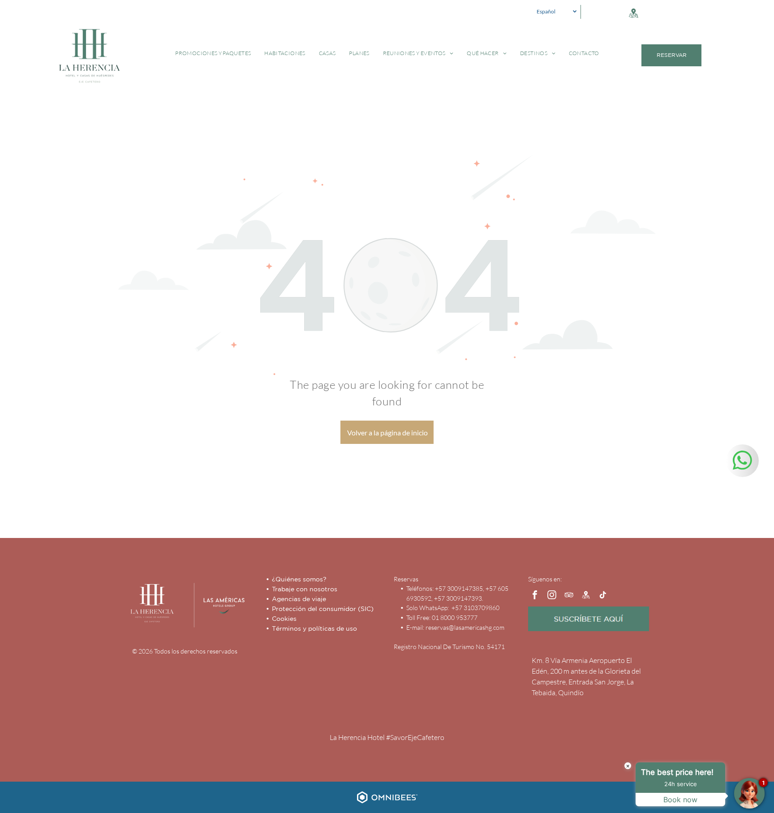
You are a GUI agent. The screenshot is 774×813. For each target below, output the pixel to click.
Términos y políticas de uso (314, 628)
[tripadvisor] (569, 596)
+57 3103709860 (474, 607)
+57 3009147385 (459, 588)
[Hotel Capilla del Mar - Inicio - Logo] (151, 603)
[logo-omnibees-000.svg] (387, 803)
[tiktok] (603, 596)
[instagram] (552, 596)
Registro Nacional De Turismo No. (440, 646)
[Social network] (633, 14)
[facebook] (535, 596)
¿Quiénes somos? (299, 579)
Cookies (284, 618)
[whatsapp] (742, 461)
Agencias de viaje (299, 598)
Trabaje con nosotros (304, 589)
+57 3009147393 (458, 598)
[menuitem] (213, 53)
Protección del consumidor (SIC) (323, 608)
